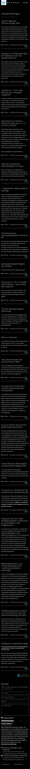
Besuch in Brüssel (9, 337)
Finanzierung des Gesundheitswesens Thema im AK (14, 235)
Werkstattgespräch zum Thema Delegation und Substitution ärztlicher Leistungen (11, 567)
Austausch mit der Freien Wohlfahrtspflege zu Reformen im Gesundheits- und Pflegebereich (14, 521)
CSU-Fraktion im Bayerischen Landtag (18, 45)
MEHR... (26, 46)
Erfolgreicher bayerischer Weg (14, 643)
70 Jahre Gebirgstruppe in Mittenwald (12, 309)
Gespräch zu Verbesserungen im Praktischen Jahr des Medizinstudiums (14, 55)
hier (22, 151)
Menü (25, 2)
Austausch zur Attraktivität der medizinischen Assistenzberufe (14, 491)
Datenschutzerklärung (8, 744)
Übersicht (6, 750)
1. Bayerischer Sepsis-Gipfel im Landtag (14, 189)
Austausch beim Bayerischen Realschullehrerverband (14, 425)
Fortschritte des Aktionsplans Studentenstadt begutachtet (14, 464)
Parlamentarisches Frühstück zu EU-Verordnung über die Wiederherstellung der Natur (14, 612)
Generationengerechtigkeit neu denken (13, 264)
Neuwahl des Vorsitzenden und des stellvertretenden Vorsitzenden (13, 388)
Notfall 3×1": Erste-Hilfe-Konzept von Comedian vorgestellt (12, 92)
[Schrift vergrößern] (11, 3)
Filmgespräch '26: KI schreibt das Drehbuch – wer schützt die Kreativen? (13, 284)
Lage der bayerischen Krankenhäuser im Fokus (12, 164)
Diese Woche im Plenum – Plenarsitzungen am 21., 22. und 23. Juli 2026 (13, 123)
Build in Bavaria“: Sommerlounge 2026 (10, 21)
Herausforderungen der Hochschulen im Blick (11, 360)
